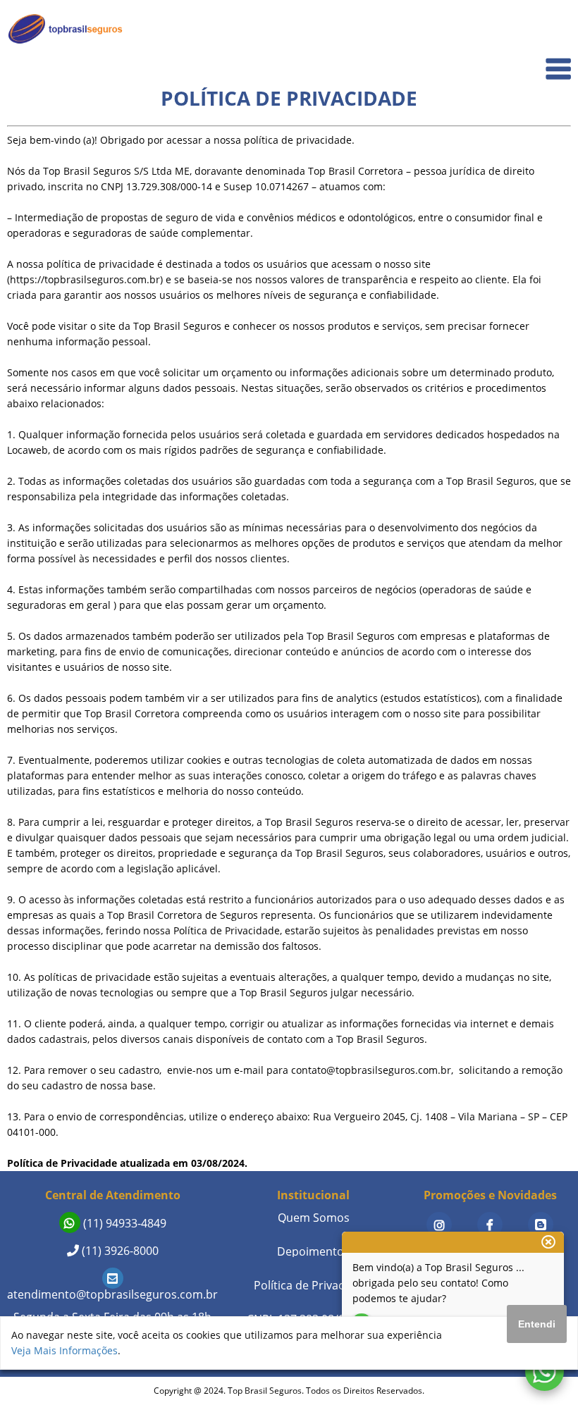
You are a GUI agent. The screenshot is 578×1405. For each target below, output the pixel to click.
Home (547, 29)
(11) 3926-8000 (119, 1250)
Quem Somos (530, 60)
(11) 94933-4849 (123, 1223)
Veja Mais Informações (64, 1350)
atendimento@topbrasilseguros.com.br (112, 1294)
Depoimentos (313, 1251)
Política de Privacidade (314, 1285)
